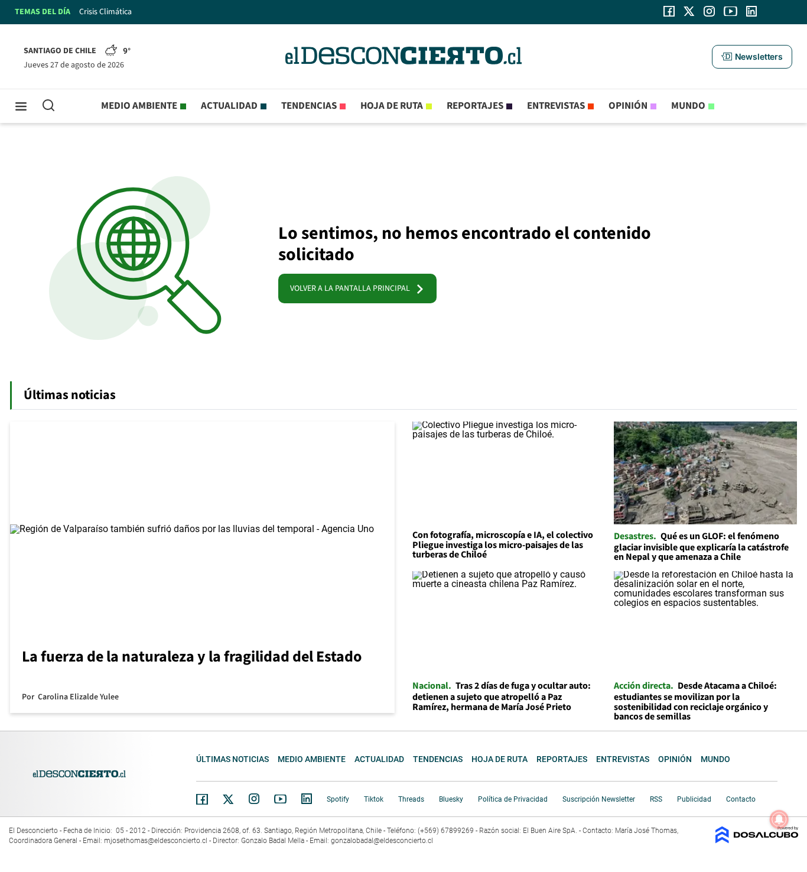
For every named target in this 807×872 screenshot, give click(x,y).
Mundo (688, 106)
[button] (752, 57)
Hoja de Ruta (391, 106)
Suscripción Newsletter (598, 799)
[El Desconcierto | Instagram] (709, 11)
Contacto (741, 799)
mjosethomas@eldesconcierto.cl (155, 841)
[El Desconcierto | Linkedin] (751, 11)
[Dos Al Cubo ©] (756, 840)
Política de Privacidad (513, 799)
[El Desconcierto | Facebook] (669, 11)
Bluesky (451, 799)
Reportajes (475, 106)
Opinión (627, 106)
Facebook (202, 799)
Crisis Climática (105, 12)
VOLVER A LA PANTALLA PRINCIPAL (352, 288)
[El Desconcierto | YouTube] (730, 11)
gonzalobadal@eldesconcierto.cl (382, 841)
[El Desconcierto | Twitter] (689, 11)
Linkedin (306, 798)
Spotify (338, 799)
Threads (411, 799)
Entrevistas (556, 106)
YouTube (280, 799)
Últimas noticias (232, 759)
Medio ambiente (139, 106)
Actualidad (229, 106)
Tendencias (309, 106)
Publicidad (694, 799)
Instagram (254, 798)
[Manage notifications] (779, 819)
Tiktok (373, 799)
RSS (656, 799)
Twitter (229, 799)
